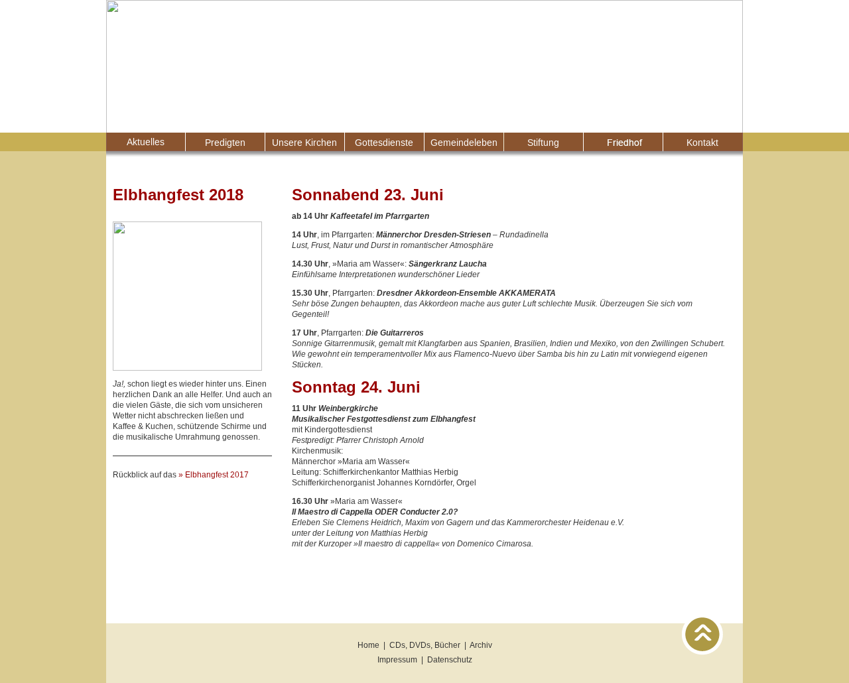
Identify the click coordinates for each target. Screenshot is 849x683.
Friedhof (623, 142)
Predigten (225, 142)
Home (368, 645)
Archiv (481, 645)
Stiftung (544, 142)
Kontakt (703, 142)
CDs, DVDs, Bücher (424, 645)
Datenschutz (449, 659)
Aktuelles (146, 142)
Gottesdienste (384, 142)
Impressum (397, 659)
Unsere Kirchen (305, 142)
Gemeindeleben (464, 142)
